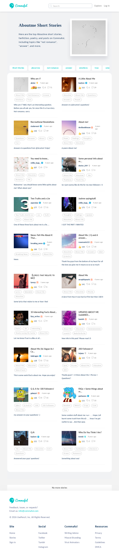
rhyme (90, 292)
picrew (74, 365)
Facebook (42, 533)
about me (35, 68)
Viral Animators (72, 542)
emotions (83, 68)
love (42, 175)
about (41, 138)
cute (94, 406)
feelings (75, 138)
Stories (12, 537)
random (67, 406)
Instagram (43, 547)
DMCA (98, 547)
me (50, 138)
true (97, 68)
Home (12, 533)
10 (26, 329)
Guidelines (100, 542)
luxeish (67, 333)
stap (65, 410)
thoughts (87, 138)
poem (66, 138)
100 (36, 405)
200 (65, 370)
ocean (66, 453)
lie (39, 215)
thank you (80, 180)
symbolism (80, 449)
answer (69, 68)
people (77, 100)
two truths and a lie (24, 215)
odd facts (44, 366)
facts (18, 219)
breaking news (22, 254)
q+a (65, 365)
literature (93, 449)
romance (19, 180)
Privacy (98, 533)
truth (47, 215)
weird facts (21, 370)
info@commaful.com (28, 511)
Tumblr (41, 542)
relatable (28, 292)
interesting (35, 329)
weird (77, 406)
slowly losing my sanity (25, 333)
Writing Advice (72, 533)
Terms (98, 537)
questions (92, 95)
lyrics (18, 292)
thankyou (68, 180)
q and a (67, 256)
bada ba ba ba (79, 333)
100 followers (48, 405)
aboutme (67, 95)
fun (17, 143)
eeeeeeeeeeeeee (94, 329)
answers (67, 100)
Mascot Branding (73, 537)
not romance (52, 68)
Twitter (41, 537)
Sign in (12, 542)
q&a (101, 252)
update (89, 215)
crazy (86, 406)
